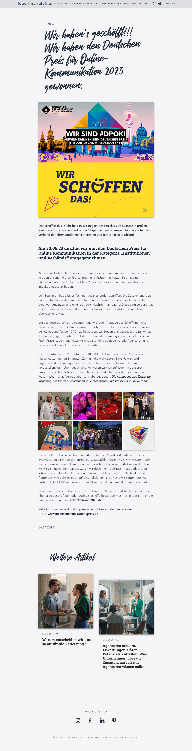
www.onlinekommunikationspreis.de (73, 514)
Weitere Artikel (72, 557)
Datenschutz (129, 737)
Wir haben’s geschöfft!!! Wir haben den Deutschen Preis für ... (111, 4)
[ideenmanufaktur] (35, 3)
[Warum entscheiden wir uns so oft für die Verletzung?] (65, 601)
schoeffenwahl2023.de (86, 500)
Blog (61, 4)
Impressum (109, 737)
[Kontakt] (153, 3)
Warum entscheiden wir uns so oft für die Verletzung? (66, 641)
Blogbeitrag (50, 634)
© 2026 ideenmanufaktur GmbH (75, 737)
